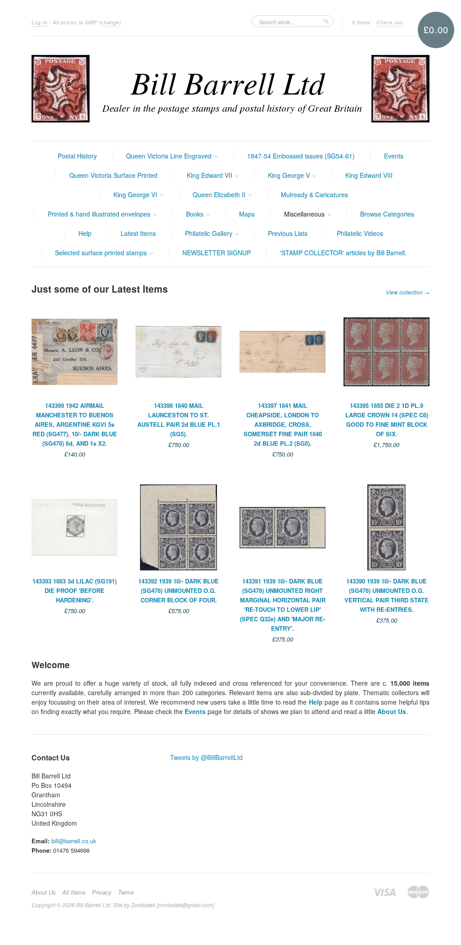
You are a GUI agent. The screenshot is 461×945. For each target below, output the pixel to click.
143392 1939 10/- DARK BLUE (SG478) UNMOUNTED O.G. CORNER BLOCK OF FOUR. (178, 590)
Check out (389, 22)
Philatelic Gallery (209, 233)
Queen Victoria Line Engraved (169, 155)
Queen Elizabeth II (220, 194)
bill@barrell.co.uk (73, 840)
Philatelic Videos (360, 233)
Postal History (77, 155)
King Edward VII (210, 175)
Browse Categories (387, 213)
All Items (74, 892)
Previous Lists (287, 233)
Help (84, 233)
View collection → (407, 292)
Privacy (102, 892)
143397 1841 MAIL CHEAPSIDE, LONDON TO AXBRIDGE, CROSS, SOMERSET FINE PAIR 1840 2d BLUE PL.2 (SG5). (283, 424)
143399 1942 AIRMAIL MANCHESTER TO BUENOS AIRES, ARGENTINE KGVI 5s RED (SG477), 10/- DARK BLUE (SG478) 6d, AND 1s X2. (74, 424)
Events (393, 155)
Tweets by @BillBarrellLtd (206, 757)
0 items (361, 22)
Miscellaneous (305, 213)
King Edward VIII (369, 175)
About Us (391, 711)
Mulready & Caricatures (314, 194)
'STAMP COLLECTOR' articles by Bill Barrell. (343, 252)
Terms (126, 892)
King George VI (136, 194)
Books (195, 213)
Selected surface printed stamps (102, 252)
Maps (247, 213)
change (110, 22)
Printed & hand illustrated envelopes (100, 213)
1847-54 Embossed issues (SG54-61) (301, 155)
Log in (39, 22)
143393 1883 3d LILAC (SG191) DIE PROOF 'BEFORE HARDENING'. (74, 590)
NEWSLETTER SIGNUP (216, 252)
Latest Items (138, 233)
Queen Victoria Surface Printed (113, 175)
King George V (290, 175)
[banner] (230, 89)
